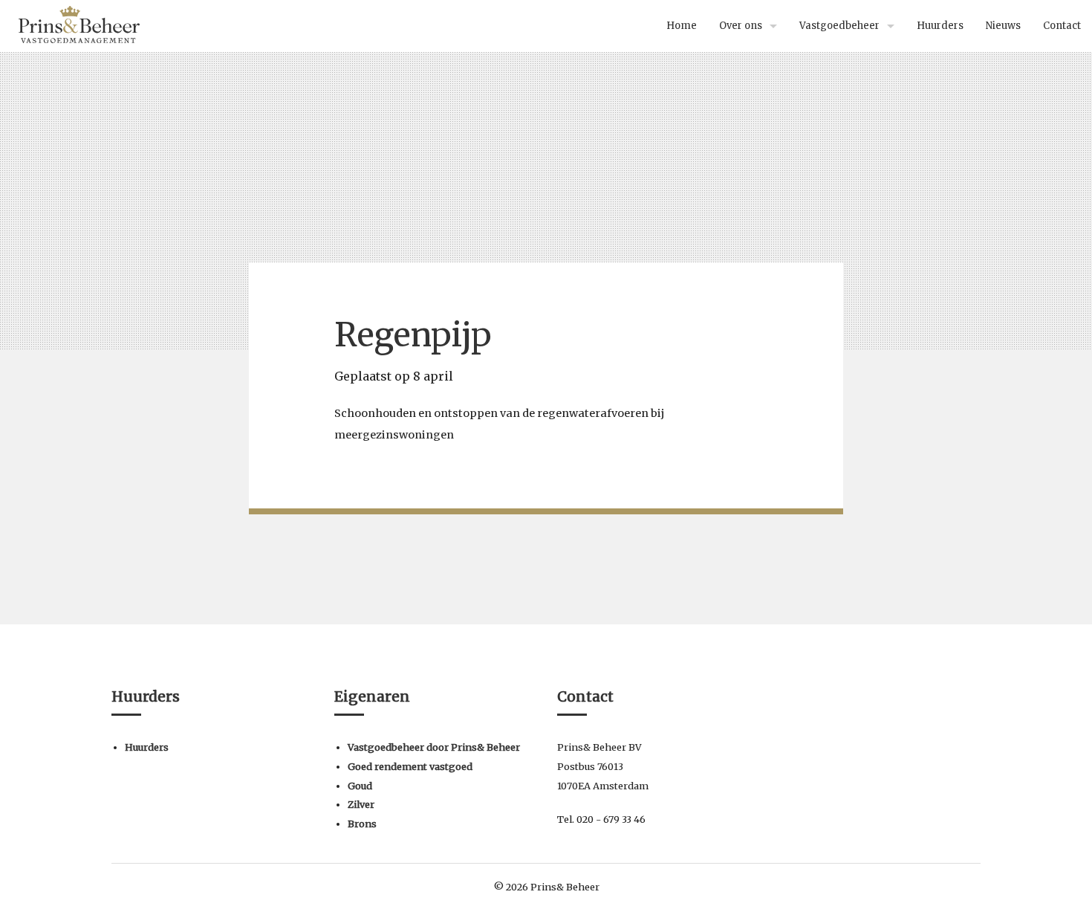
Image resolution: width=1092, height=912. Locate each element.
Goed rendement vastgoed (410, 766)
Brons (362, 823)
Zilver (361, 804)
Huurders (940, 25)
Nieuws (1003, 25)
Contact (1062, 25)
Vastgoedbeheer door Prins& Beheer (434, 747)
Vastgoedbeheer (839, 25)
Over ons (740, 25)
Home (681, 25)
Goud (360, 786)
